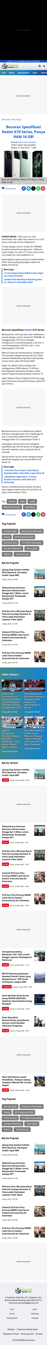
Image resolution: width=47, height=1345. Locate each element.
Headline (7, 987)
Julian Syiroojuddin (27, 142)
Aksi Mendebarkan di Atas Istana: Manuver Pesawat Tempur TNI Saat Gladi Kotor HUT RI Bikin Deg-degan (33, 737)
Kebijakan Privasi (11, 1333)
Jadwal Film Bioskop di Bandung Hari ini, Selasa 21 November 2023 (23, 281)
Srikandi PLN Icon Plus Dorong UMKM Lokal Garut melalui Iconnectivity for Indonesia (15, 636)
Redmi (37, 239)
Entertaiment (23, 73)
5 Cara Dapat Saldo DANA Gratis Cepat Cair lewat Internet (23, 274)
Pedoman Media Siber (27, 1329)
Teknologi (16, 119)
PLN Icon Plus (10, 542)
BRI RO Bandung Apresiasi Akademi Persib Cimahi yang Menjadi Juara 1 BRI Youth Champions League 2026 (16, 977)
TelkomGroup (22, 554)
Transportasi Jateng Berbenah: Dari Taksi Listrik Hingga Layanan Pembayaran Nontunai (17, 955)
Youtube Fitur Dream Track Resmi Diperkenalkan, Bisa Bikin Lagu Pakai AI (24, 471)
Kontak (39, 1333)
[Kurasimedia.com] (10, 66)
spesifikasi (30, 507)
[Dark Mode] (39, 66)
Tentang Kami (27, 1333)
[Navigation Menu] (44, 66)
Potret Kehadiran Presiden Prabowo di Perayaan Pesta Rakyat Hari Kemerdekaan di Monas (34, 700)
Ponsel (12, 501)
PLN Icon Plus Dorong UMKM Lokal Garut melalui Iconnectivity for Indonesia (16, 655)
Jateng (7, 537)
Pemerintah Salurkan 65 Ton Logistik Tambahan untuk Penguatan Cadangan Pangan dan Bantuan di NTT (12, 700)
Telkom (7, 554)
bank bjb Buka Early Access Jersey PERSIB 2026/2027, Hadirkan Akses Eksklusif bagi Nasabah (17, 999)
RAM (22, 501)
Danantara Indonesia (32, 531)
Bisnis (11, 73)
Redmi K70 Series (12, 507)
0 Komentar (10, 188)
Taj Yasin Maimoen (12, 548)
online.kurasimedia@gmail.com (23, 1303)
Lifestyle (34, 1318)
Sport (35, 73)
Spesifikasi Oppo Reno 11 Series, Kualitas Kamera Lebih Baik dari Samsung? (20, 479)
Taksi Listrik (31, 548)
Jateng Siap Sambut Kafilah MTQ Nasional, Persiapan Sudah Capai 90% (15, 572)
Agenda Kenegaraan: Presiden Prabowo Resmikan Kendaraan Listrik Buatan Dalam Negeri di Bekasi (11, 738)
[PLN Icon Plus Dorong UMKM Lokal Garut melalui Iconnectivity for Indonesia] (39, 656)
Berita (5, 780)
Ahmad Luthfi (10, 531)
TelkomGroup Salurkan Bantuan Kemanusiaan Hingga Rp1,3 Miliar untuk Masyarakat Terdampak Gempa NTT (15, 593)
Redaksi (11, 1329)
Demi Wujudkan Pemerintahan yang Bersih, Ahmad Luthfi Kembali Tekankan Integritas (16, 1021)
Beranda (6, 119)
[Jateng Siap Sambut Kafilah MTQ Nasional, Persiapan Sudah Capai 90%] (39, 573)
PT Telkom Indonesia (31, 542)
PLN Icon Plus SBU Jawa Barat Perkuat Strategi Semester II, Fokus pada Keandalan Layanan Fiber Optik (17, 615)
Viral (4, 73)
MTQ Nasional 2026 (24, 537)
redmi (32, 501)
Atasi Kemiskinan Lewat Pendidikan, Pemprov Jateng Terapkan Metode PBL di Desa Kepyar (16, 1081)
